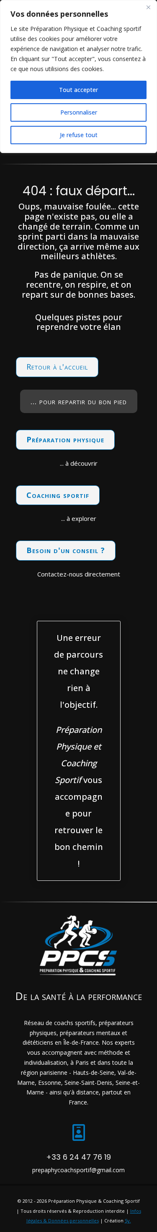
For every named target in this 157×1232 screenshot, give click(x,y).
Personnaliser (78, 112)
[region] (78, 76)
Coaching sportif (57, 495)
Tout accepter (78, 90)
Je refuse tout (79, 135)
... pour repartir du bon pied (79, 401)
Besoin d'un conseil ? (65, 550)
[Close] (148, 7)
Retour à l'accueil (57, 367)
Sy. (128, 1220)
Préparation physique (65, 439)
